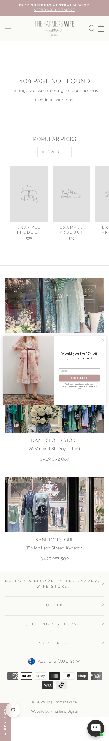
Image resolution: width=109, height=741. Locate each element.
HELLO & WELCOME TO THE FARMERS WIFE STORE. (53, 583)
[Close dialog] (102, 339)
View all (54, 152)
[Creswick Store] (54, 305)
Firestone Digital (64, 711)
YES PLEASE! (79, 378)
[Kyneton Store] (54, 504)
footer (53, 605)
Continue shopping (54, 99)
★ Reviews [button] (5, 722)
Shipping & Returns (53, 624)
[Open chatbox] (95, 728)
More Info (53, 642)
